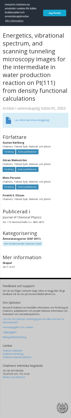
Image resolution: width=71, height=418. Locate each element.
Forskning (9, 151)
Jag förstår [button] (55, 13)
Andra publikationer (27, 151)
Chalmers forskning (13, 353)
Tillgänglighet (10, 332)
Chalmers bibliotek (12, 350)
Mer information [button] (14, 20)
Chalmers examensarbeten (17, 357)
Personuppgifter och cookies (18, 327)
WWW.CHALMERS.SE (14, 377)
